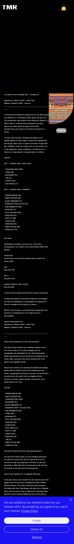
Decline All (37, 529)
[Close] (68, 502)
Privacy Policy (29, 510)
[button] (63, 7)
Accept (36, 520)
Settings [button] (37, 537)
